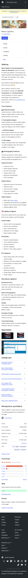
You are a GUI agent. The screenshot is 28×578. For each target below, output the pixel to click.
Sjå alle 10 (24, 443)
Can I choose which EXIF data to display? (7, 368)
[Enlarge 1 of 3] (11, 334)
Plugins (17, 522)
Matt (3, 545)
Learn (3, 530)
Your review (4, 479)
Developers (4, 535)
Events (17, 532)
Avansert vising (5, 454)
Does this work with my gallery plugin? (7, 363)
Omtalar (5, 47)
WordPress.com (6, 542)
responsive (23, 449)
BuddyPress (5, 550)
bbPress (4, 548)
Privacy (3, 525)
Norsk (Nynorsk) (9, 557)
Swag (17, 538)
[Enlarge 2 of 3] (24, 334)
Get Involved (18, 530)
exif (13, 446)
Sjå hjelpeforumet (6, 494)
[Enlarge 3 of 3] (24, 342)
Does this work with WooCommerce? (11, 379)
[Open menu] (25, 2)
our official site (19, 100)
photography (23, 446)
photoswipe (17, 449)
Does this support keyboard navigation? (7, 395)
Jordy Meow (6, 34)
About (3, 517)
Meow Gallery (14, 200)
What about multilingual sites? (9, 400)
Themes (17, 519)
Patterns (17, 525)
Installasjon (6, 51)
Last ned (4, 38)
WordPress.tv (5, 538)
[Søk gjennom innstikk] (17, 17)
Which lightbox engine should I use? (11, 374)
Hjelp (4, 59)
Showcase (18, 517)
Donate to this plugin (7, 507)
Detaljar (5, 44)
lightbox (17, 446)
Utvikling (5, 55)
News (3, 519)
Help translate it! (14, 12)
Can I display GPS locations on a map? (7, 383)
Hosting (3, 522)
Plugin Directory (5, 6)
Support (3, 532)
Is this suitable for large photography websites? (7, 389)
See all (25, 479)
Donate (17, 535)
